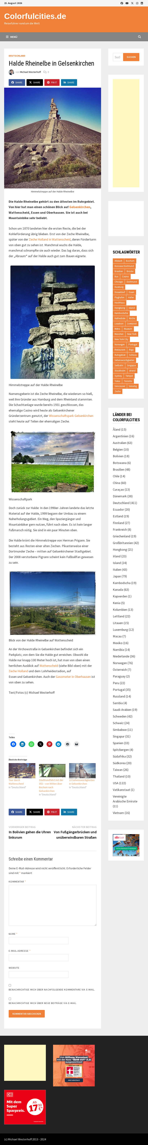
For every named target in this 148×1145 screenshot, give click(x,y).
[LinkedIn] (142, 3)
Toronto (128, 381)
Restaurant (120, 349)
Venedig (133, 386)
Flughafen (119, 297)
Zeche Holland (18, 671)
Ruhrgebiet (120, 354)
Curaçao (118, 489)
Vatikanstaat (121, 790)
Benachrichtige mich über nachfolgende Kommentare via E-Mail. (52, 989)
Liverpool (132, 323)
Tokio (117, 381)
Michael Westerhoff (30, 72)
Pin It (54, 82)
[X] (132, 3)
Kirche (132, 318)
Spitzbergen (121, 750)
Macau (117, 636)
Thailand (119, 776)
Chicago (119, 281)
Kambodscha (121, 313)
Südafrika (119, 756)
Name (13, 933)
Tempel (129, 375)
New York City (121, 339)
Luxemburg (120, 629)
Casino (125, 276)
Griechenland (121, 536)
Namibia (118, 650)
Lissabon (119, 323)
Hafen (131, 297)
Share (18, 82)
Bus (116, 276)
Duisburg (119, 287)
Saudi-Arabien (122, 710)
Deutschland (17, 55)
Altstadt (118, 260)
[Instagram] (137, 3)
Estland (118, 516)
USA (115, 783)
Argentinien (120, 436)
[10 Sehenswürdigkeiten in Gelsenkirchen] (82, 770)
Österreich (120, 670)
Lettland (118, 616)
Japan (117, 576)
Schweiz (118, 723)
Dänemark (120, 496)
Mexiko (118, 643)
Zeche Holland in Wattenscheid (50, 239)
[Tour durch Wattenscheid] (22, 770)
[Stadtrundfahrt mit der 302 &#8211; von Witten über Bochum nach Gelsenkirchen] (52, 770)
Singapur (131, 365)
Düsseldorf (120, 292)
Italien (117, 569)
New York (131, 334)
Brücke (130, 271)
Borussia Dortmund (124, 266)
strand (132, 370)
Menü (13, 37)
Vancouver (120, 386)
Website (14, 967)
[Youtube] (127, 3)
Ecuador (118, 509)
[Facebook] (122, 3)
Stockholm (120, 370)
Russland (119, 696)
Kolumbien (120, 609)
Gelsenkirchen (79, 207)
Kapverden (120, 596)
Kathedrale (120, 318)
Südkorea (119, 763)
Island (132, 307)
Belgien (118, 449)
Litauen (118, 623)
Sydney (118, 375)
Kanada (118, 589)
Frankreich (120, 529)
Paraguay (119, 676)
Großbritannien (123, 543)
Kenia (116, 603)
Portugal (133, 344)
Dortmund (132, 281)
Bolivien (118, 456)
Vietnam (118, 813)
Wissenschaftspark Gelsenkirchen (71, 416)
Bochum (130, 260)
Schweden (120, 716)
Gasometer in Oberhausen (73, 677)
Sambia (118, 703)
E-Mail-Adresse (20, 950)
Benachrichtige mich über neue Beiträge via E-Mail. (43, 1003)
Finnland (118, 523)
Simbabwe (120, 730)
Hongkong (120, 307)
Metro (117, 328)
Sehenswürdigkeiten (124, 360)
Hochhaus (120, 302)
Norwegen (120, 344)
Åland (116, 429)
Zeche (118, 391)
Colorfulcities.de (35, 16)
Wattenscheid (49, 666)
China (116, 483)
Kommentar (17, 881)
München (119, 334)
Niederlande (121, 656)
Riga (131, 349)
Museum (128, 328)
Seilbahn (119, 365)
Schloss (133, 354)
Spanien (118, 743)
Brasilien (119, 271)
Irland (117, 556)
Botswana (120, 463)
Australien (119, 443)
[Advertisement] (126, 133)
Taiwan (118, 770)
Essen (131, 292)
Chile (116, 476)
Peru (116, 683)
